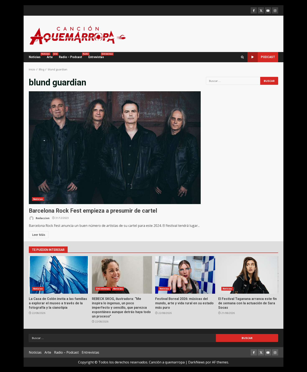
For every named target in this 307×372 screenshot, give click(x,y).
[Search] (242, 57)
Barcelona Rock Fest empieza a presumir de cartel (115, 147)
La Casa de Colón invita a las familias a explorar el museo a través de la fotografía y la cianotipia (59, 275)
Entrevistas (96, 56)
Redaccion (42, 218)
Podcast (268, 57)
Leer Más (38, 235)
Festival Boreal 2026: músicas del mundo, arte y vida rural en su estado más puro (185, 275)
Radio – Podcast (72, 56)
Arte (51, 56)
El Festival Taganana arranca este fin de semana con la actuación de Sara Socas (248, 275)
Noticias (36, 56)
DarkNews (196, 362)
